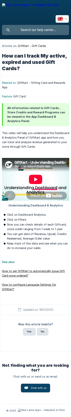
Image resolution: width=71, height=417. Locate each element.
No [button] (42, 331)
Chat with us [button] (39, 387)
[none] (30, 8)
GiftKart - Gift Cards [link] (32, 46)
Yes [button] (29, 331)
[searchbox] (35, 30)
